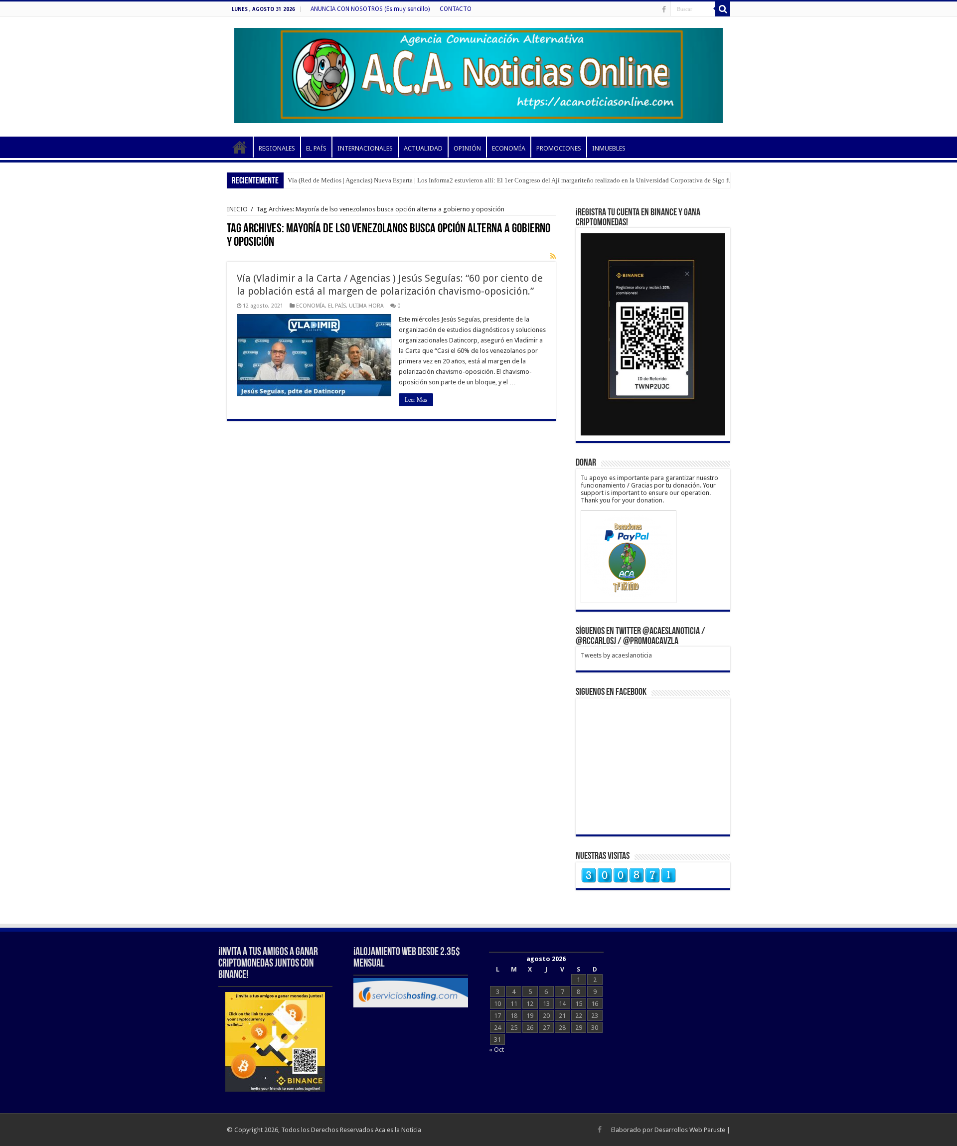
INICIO (240, 147)
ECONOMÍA (508, 148)
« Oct (496, 1049)
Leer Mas (416, 399)
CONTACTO (456, 8)
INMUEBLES (609, 148)
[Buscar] (722, 8)
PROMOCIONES (558, 148)
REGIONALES (277, 148)
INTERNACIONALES (365, 148)
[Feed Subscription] (553, 256)
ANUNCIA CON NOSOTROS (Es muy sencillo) (370, 8)
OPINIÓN (467, 148)
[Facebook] (664, 9)
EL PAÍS (316, 148)
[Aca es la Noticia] (478, 74)
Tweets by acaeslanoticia (616, 655)
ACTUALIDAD (423, 148)
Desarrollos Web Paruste (689, 1130)
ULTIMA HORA (366, 306)
